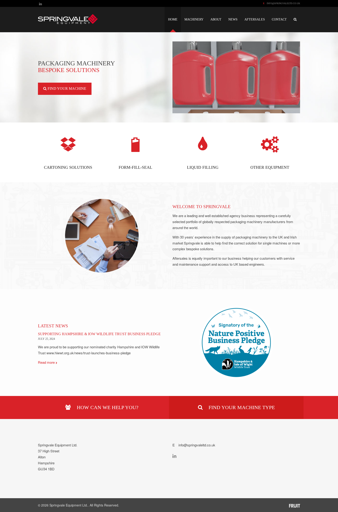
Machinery (193, 19)
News (233, 19)
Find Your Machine (66, 88)
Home (173, 19)
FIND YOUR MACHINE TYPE (241, 407)
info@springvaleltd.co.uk (283, 3)
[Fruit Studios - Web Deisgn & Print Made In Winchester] (294, 505)
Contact (279, 19)
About (215, 19)
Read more (47, 362)
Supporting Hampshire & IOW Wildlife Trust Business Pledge (99, 334)
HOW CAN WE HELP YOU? (106, 407)
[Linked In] (40, 3)
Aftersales (254, 19)
